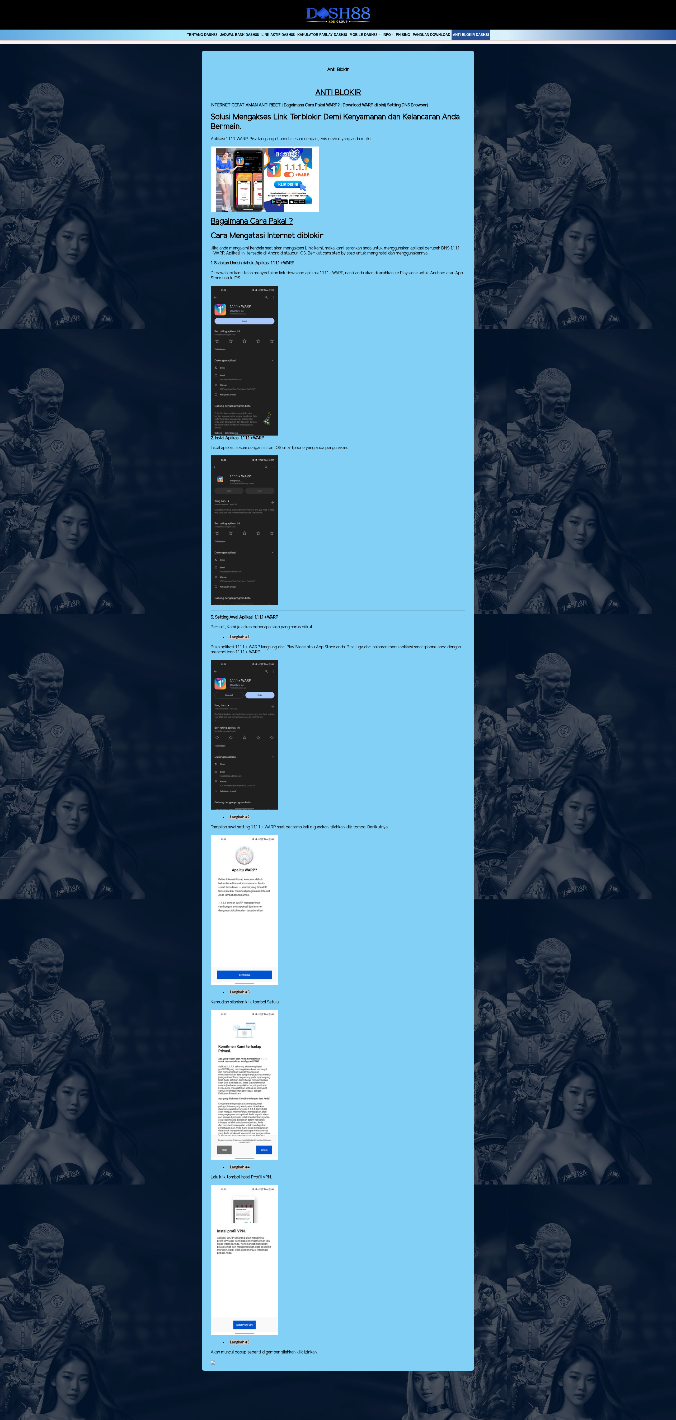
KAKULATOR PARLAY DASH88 (322, 35)
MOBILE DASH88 (363, 35)
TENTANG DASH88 (202, 35)
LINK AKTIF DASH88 (278, 35)
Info (387, 35)
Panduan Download (431, 35)
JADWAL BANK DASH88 (239, 35)
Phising (403, 35)
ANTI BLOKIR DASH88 (471, 35)
